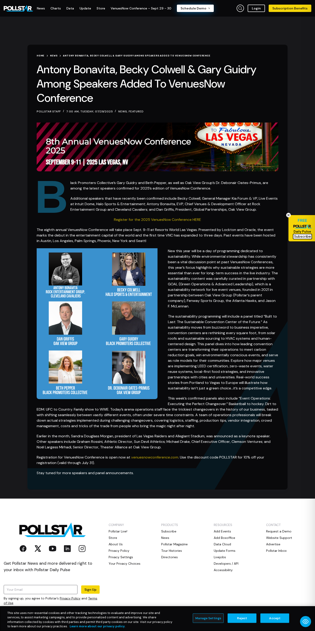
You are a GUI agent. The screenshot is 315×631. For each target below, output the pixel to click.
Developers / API (226, 563)
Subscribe (168, 531)
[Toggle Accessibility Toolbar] (306, 622)
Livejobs (220, 557)
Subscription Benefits (290, 8)
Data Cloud (222, 544)
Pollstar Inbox (276, 551)
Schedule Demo (193, 8)
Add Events (222, 531)
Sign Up (90, 589)
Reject (242, 618)
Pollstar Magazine (174, 544)
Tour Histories (171, 551)
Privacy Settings (121, 557)
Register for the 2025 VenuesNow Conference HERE (157, 219)
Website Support (279, 538)
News (122, 111)
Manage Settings (208, 618)
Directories (169, 557)
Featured (136, 111)
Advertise (273, 544)
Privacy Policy (70, 598)
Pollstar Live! (118, 531)
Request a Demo (278, 531)
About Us (116, 544)
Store (113, 538)
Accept (274, 618)
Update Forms (224, 551)
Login (256, 8)
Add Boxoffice (224, 538)
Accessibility (223, 570)
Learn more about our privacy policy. (97, 626)
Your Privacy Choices (124, 563)
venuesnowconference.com (154, 457)
